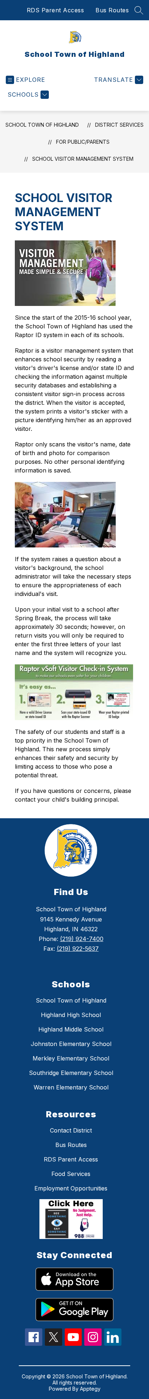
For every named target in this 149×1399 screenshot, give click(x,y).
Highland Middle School (70, 1029)
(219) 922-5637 (78, 948)
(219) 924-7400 (81, 938)
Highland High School (71, 1014)
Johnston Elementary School (71, 1043)
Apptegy (90, 1389)
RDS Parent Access (55, 10)
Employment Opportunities (70, 1188)
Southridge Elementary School (71, 1072)
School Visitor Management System (82, 159)
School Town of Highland (42, 125)
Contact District (71, 1130)
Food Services (70, 1173)
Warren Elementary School (71, 1087)
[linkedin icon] (113, 1343)
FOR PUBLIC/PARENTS (83, 142)
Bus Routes (112, 10)
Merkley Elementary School (71, 1058)
